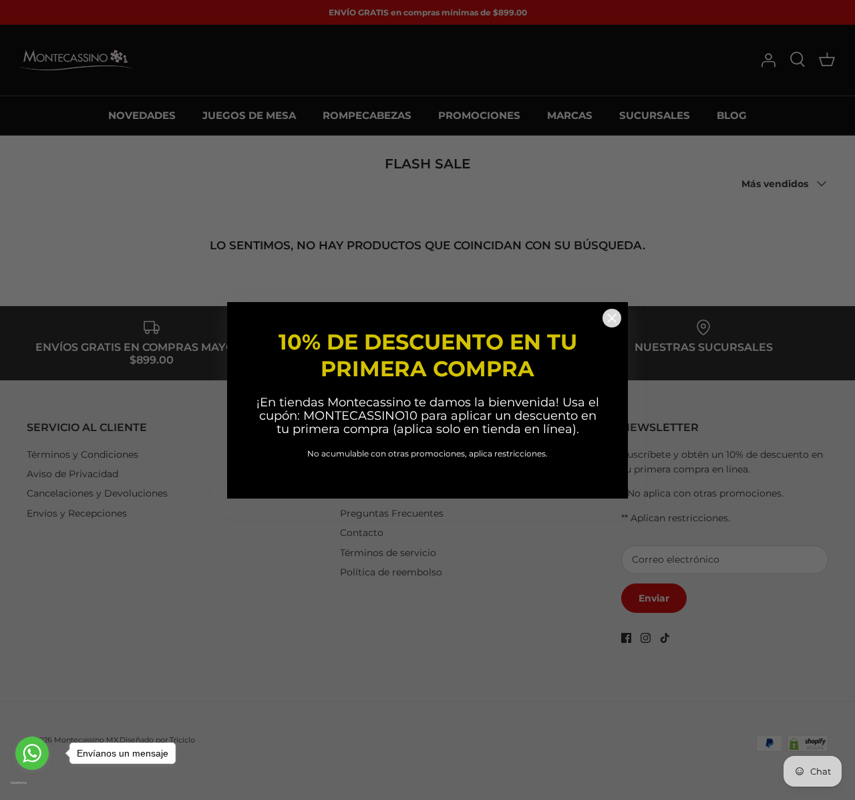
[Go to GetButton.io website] (32, 783)
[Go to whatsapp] (32, 753)
